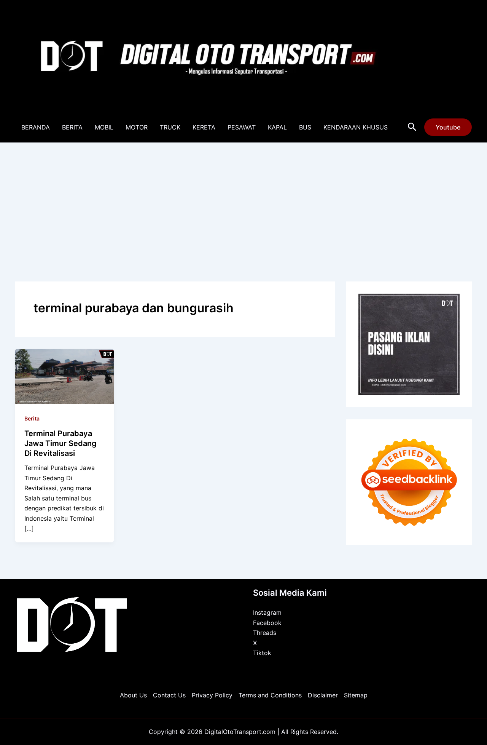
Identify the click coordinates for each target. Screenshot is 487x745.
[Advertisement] (243, 200)
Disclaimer (323, 695)
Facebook (267, 623)
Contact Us (169, 695)
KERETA (204, 127)
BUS (305, 127)
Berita (32, 418)
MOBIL (104, 127)
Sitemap (356, 695)
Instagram (267, 612)
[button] (412, 127)
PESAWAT (242, 127)
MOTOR (137, 127)
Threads (264, 632)
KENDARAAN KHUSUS (355, 127)
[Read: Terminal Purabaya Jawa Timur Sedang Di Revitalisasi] (64, 376)
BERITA (72, 127)
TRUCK (170, 127)
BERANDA (35, 127)
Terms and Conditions (270, 695)
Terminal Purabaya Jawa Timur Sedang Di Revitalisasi (60, 443)
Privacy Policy (212, 695)
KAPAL (277, 127)
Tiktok (262, 653)
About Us (133, 695)
